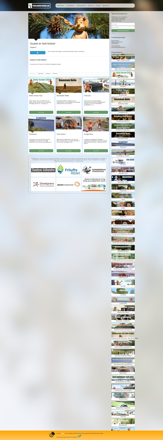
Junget (123, 208)
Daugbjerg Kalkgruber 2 (123, 130)
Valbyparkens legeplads (123, 408)
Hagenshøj (123, 190)
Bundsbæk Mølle (63, 96)
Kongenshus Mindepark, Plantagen (123, 242)
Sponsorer (105, 5)
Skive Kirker (61, 134)
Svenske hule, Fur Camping (123, 390)
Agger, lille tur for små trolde (123, 69)
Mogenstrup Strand (123, 312)
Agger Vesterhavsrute (123, 60)
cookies (62, 433)
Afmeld (113, 33)
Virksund (87, 96)
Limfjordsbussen (123, 277)
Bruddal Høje (123, 95)
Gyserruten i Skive (123, 182)
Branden (123, 86)
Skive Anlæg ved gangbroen (123, 347)
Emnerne (90, 5)
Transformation (123, 399)
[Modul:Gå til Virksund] (96, 92)
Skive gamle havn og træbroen (123, 364)
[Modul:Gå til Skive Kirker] (69, 129)
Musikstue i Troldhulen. (123, 321)
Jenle (123, 199)
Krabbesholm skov (123, 251)
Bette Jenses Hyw (36, 96)
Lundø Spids (123, 303)
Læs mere (41, 112)
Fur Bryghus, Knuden (123, 156)
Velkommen (60, 5)
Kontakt (98, 5)
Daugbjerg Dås (123, 112)
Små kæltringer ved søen (123, 381)
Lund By (123, 286)
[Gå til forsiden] (39, 7)
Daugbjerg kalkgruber (123, 121)
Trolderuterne (70, 5)
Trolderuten (41, 73)
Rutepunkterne (81, 5)
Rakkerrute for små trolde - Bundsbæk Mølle (123, 338)
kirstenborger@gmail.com (118, 47)
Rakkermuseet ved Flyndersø (123, 329)
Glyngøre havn (123, 173)
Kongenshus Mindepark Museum (123, 225)
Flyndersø (33, 134)
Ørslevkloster (123, 425)
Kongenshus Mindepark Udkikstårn (123, 234)
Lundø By (123, 295)
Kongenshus (88, 134)
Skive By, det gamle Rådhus (123, 355)
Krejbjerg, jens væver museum (123, 269)
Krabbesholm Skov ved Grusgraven (123, 260)
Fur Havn (123, 164)
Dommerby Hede (123, 138)
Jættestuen (123, 216)
